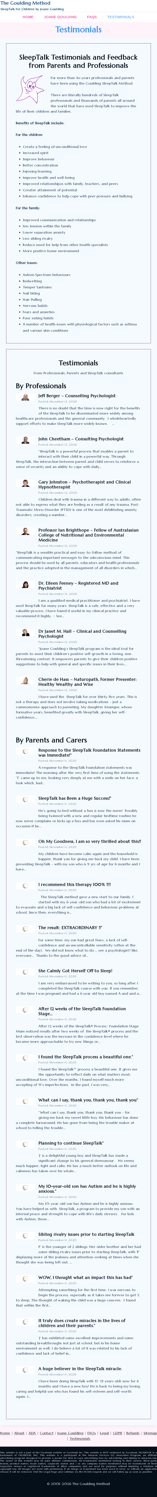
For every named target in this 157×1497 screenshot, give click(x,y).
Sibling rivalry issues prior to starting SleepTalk (86, 1234)
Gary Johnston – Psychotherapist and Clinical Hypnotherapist (84, 484)
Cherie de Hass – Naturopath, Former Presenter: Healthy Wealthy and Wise (87, 682)
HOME (28, 17)
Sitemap (150, 1433)
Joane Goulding (70, 1433)
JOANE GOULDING (60, 17)
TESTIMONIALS (120, 17)
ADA (32, 1433)
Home (5, 1433)
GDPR (117, 1433)
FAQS (92, 17)
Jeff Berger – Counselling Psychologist (77, 395)
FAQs (91, 1433)
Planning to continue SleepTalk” (71, 1143)
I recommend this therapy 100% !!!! (74, 884)
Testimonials (80, 1438)
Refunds (133, 1433)
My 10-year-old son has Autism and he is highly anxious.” (87, 1189)
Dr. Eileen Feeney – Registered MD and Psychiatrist (78, 586)
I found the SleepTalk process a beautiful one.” (85, 1056)
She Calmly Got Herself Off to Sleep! (75, 970)
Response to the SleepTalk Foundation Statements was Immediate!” (89, 753)
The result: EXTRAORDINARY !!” (70, 927)
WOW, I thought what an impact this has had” (85, 1277)
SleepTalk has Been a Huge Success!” (74, 798)
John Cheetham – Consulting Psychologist (81, 438)
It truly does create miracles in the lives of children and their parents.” (81, 1323)
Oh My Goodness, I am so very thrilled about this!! (89, 841)
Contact (46, 1433)
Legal (104, 1433)
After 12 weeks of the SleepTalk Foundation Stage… (82, 1011)
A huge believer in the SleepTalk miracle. (80, 1368)
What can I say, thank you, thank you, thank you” (88, 1100)
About (19, 1433)
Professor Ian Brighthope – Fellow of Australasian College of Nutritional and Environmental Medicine (88, 535)
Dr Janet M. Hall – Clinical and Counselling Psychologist (82, 634)
